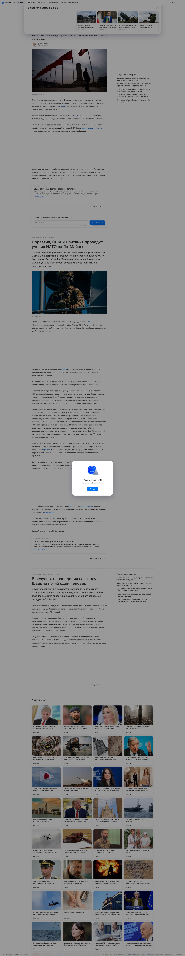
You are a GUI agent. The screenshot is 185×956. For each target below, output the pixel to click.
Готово (92, 489)
